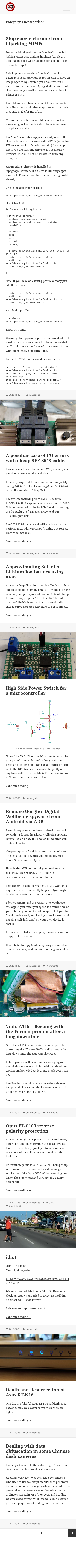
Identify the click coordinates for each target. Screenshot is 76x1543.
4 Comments (51, 1112)
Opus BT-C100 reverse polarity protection (30, 1128)
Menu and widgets (66, 10)
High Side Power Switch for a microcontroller (36, 690)
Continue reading (18, 541)
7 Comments (51, 965)
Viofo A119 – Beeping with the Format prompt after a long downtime (35, 1031)
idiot (11, 1257)
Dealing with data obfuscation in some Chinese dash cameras (38, 1451)
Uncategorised (33, 394)
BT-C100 (49, 1202)
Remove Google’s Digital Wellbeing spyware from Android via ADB (33, 816)
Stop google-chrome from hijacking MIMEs (34, 40)
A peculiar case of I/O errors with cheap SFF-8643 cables (37, 457)
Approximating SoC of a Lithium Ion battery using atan (35, 572)
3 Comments (51, 553)
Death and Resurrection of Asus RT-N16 (35, 1392)
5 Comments (15, 1205)
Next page (72, 1533)
